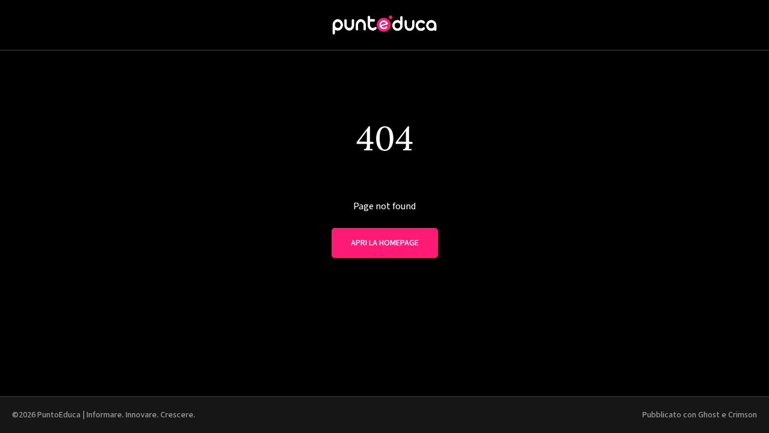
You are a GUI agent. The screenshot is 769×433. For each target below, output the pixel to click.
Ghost (709, 415)
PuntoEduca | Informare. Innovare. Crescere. (116, 415)
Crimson (742, 415)
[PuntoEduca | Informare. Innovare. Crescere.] (384, 25)
